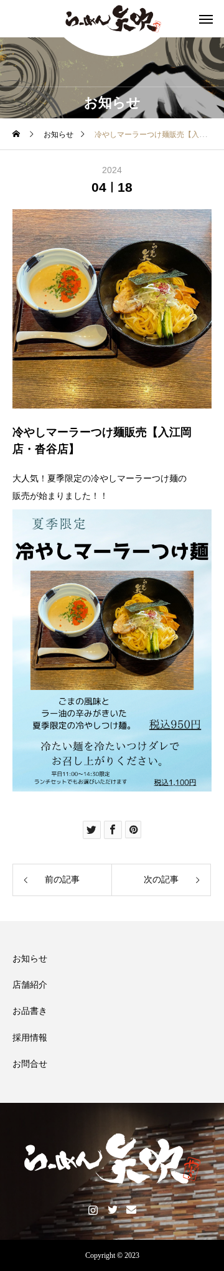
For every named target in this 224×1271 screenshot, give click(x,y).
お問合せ (29, 1064)
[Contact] (131, 1209)
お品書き (29, 1011)
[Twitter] (112, 1209)
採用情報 (29, 1037)
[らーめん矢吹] (112, 19)
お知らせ (29, 958)
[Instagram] (93, 1209)
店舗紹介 (29, 985)
